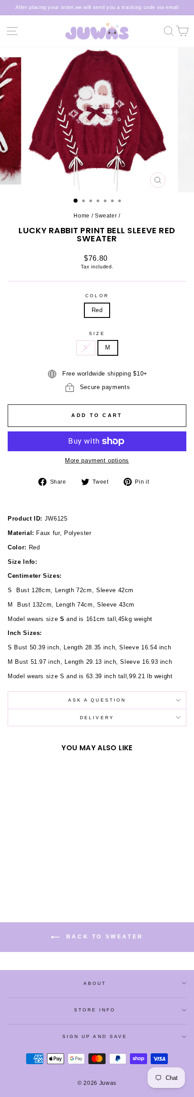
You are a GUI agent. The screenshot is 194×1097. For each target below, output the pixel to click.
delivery (97, 717)
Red (97, 310)
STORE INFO (95, 1009)
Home (82, 216)
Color (96, 295)
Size (97, 333)
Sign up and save (94, 1036)
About (94, 983)
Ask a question (97, 700)
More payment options (97, 460)
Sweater (106, 216)
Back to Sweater (103, 937)
